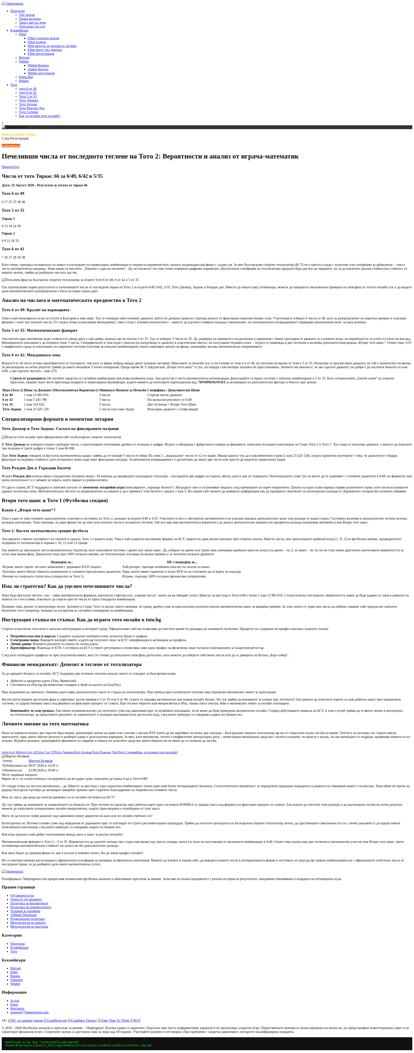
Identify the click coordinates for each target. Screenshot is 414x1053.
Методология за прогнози (29, 926)
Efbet (22, 34)
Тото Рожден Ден (32, 108)
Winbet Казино (38, 65)
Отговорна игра (22, 895)
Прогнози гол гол (32, 26)
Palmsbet (16, 980)
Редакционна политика (27, 919)
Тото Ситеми (28, 112)
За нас (14, 1000)
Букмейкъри (19, 30)
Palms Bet (26, 77)
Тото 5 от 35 (28, 96)
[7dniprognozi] (12, 3)
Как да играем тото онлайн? (39, 116)
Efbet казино (37, 42)
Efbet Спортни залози (43, 38)
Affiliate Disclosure (23, 915)
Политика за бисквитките (29, 903)
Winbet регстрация (41, 73)
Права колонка (30, 19)
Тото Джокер (28, 100)
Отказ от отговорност (26, 899)
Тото (13, 85)
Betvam (24, 57)
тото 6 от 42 (27, 92)
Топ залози (27, 15)
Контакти (17, 1008)
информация (11, 145)
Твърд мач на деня (32, 22)
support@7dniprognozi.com (29, 1012)
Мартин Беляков (40, 761)
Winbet (24, 61)
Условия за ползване (25, 911)
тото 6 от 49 (27, 88)
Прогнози (17, 11)
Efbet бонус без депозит (45, 50)
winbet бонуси (38, 69)
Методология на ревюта (28, 923)
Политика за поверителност (31, 907)
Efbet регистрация (41, 54)
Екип (14, 1004)
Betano (24, 81)
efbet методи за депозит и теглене (52, 46)
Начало (7, 167)
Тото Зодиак (28, 104)
